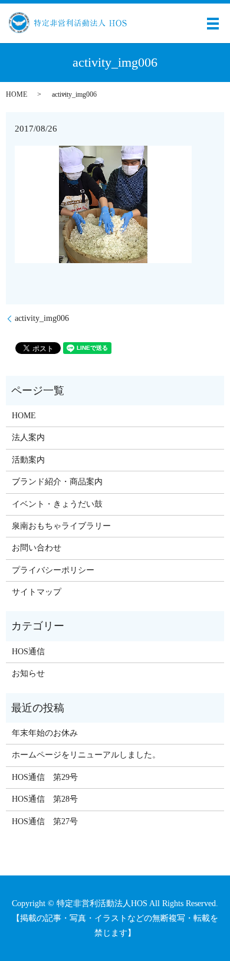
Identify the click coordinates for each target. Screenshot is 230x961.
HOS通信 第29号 (45, 777)
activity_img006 (42, 318)
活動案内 (28, 459)
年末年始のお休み (45, 733)
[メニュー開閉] (213, 23)
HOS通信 (28, 651)
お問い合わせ (36, 547)
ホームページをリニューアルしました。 (86, 754)
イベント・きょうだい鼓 (57, 504)
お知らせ (28, 673)
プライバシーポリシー (53, 570)
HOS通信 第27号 (45, 821)
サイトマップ (36, 592)
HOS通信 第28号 (45, 799)
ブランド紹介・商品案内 (57, 481)
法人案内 (28, 437)
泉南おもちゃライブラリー (61, 526)
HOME (16, 94)
